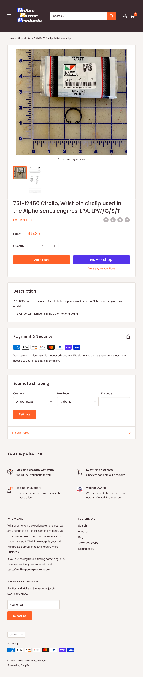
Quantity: (19, 245)
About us (83, 531)
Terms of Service (88, 542)
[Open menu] (9, 15)
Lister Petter (22, 220)
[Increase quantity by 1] (54, 246)
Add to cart (41, 259)
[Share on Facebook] (106, 219)
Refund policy (86, 548)
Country (18, 393)
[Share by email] (127, 219)
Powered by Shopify (18, 665)
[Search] (111, 16)
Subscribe (19, 615)
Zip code (106, 393)
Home (10, 38)
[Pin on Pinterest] (113, 219)
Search (82, 525)
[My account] (125, 16)
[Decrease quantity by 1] (32, 246)
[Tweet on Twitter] (120, 219)
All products (24, 38)
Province (63, 393)
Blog (80, 537)
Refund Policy (20, 432)
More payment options (101, 268)
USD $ (13, 634)
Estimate (24, 414)
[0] (132, 16)
